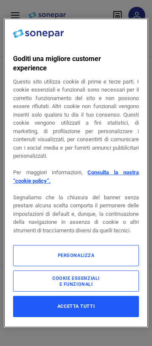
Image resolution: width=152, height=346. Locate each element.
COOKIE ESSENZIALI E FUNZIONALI (76, 281)
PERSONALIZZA (76, 255)
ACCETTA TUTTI (76, 306)
